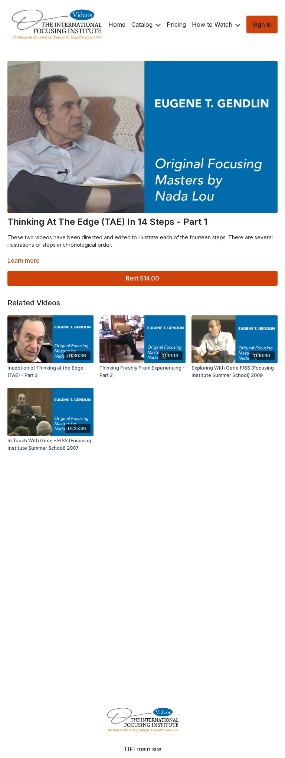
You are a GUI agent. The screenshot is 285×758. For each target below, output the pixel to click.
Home (116, 24)
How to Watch (213, 24)
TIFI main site (142, 749)
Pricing (176, 24)
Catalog (142, 24)
